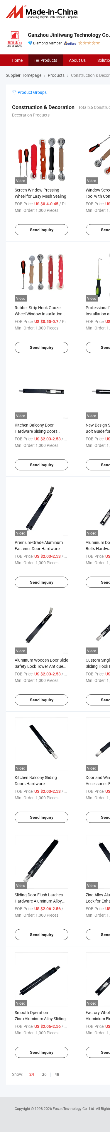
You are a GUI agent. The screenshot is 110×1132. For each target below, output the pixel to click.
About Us (77, 60)
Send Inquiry (41, 229)
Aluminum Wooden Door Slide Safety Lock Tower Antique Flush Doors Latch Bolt (41, 666)
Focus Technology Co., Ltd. (74, 1108)
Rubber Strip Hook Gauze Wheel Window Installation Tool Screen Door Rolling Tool (41, 314)
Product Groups (32, 92)
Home (17, 60)
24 (31, 1074)
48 (57, 1074)
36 (44, 1074)
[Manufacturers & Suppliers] (43, 12)
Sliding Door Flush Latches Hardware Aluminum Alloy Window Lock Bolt (39, 901)
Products (48, 60)
